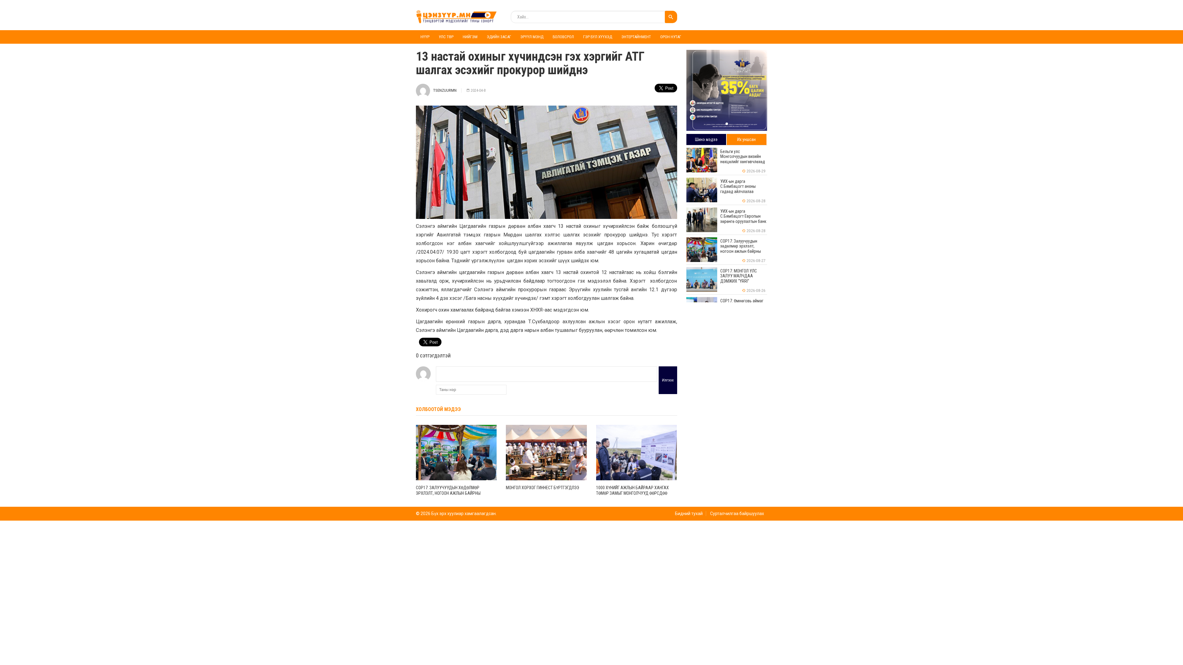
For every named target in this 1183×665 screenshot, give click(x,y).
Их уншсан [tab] (746, 139)
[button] (727, 124)
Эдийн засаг (499, 36)
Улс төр (446, 36)
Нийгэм (470, 36)
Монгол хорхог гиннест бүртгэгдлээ (542, 487)
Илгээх (668, 380)
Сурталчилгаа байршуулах (737, 513)
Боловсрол (563, 36)
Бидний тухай (689, 513)
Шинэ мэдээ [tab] (706, 139)
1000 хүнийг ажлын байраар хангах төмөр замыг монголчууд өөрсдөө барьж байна (632, 493)
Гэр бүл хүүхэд (597, 36)
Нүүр (425, 36)
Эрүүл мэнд (531, 36)
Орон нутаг (670, 36)
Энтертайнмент (636, 36)
